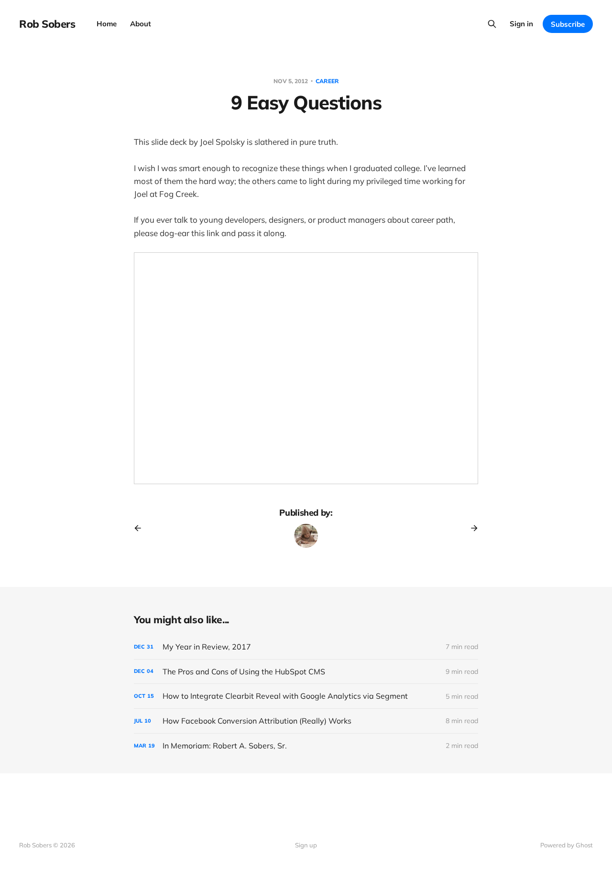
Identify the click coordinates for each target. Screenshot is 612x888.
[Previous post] (141, 528)
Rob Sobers (47, 24)
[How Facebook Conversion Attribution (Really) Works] (306, 721)
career (327, 81)
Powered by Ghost (566, 845)
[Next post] (471, 528)
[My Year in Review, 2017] (306, 647)
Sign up (306, 845)
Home (107, 23)
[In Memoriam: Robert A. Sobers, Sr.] (306, 746)
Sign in (521, 23)
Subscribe (568, 24)
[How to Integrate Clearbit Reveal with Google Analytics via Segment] (306, 696)
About (140, 23)
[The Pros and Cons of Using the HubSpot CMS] (306, 672)
